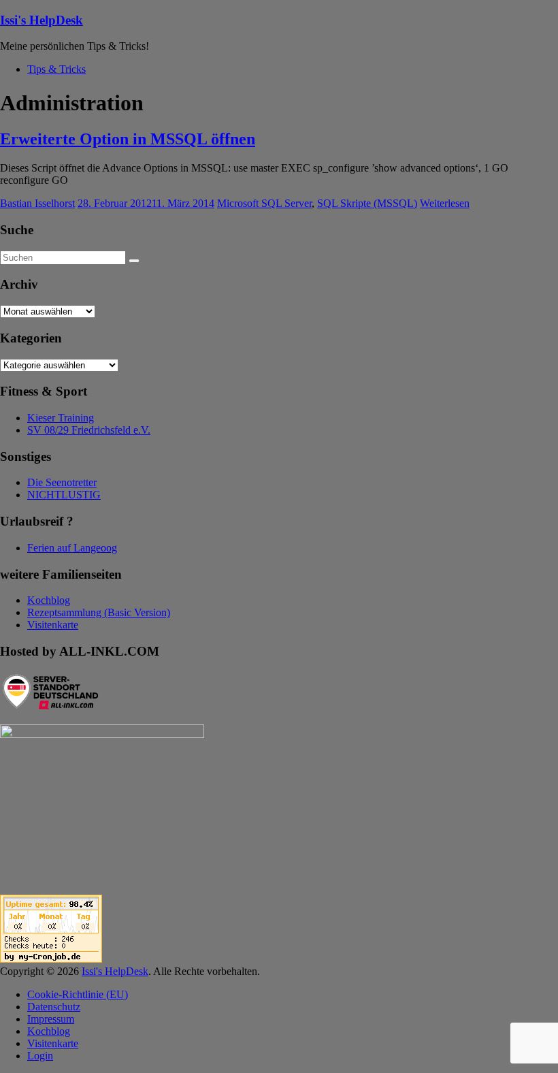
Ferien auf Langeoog (72, 548)
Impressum (50, 1019)
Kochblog (48, 600)
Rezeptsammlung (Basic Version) (98, 612)
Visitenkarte (52, 624)
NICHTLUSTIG (64, 494)
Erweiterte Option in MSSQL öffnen (127, 139)
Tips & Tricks (56, 69)
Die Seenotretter (62, 482)
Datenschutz (53, 1006)
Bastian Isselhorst (37, 203)
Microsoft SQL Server (264, 203)
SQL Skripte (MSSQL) (367, 203)
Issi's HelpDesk (41, 20)
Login (40, 1055)
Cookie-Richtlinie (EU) (77, 994)
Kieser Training (60, 417)
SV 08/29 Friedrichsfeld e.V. (88, 430)
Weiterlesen (445, 203)
